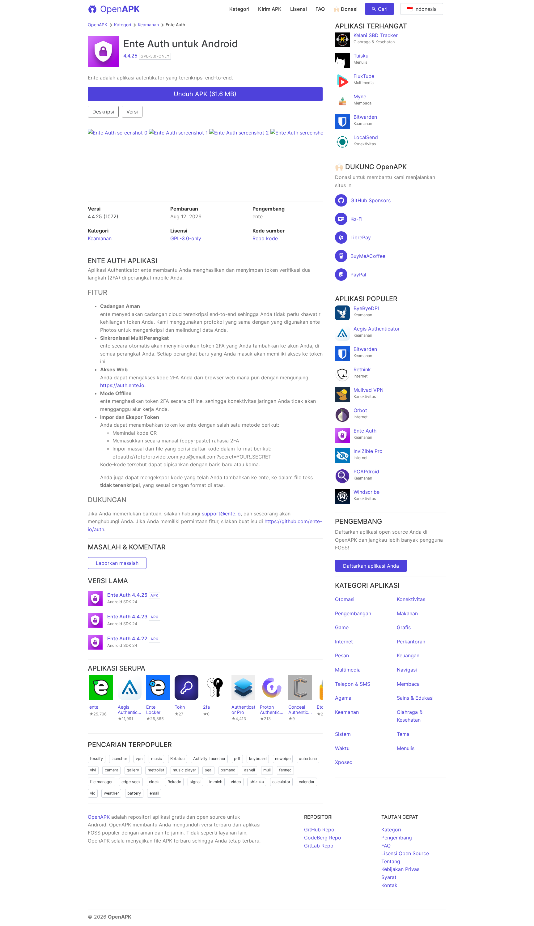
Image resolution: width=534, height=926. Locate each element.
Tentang (390, 861)
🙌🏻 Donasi (345, 9)
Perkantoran (411, 641)
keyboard (258, 758)
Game (342, 627)
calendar (307, 781)
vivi (93, 770)
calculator (281, 781)
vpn (139, 758)
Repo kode (265, 238)
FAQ (320, 9)
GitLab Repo (318, 846)
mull (267, 770)
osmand (228, 770)
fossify (96, 758)
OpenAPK (97, 24)
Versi (132, 112)
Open (120, 9)
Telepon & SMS (352, 684)
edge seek (131, 781)
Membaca (408, 684)
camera (111, 770)
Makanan (407, 613)
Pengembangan (353, 613)
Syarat (388, 877)
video (236, 781)
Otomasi (344, 599)
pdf (237, 758)
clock (154, 781)
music (156, 758)
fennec (285, 770)
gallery (133, 770)
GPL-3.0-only (185, 238)
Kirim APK (270, 9)
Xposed (344, 762)
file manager (101, 781)
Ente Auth (146, 44)
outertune (308, 758)
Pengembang (396, 837)
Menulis (405, 748)
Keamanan (148, 24)
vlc (92, 793)
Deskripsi (103, 112)
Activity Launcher (209, 758)
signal (195, 781)
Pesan (342, 655)
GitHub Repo (319, 829)
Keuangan (408, 655)
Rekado (174, 781)
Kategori (239, 9)
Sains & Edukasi (415, 698)
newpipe (282, 758)
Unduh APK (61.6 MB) (205, 94)
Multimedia (348, 670)
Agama (343, 698)
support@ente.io (221, 513)
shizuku (257, 781)
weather (111, 793)
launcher (119, 758)
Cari (383, 9)
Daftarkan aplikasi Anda (371, 566)
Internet (344, 641)
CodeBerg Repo (322, 837)
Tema (403, 734)
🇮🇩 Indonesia (422, 9)
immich (215, 781)
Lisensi (298, 9)
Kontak (389, 885)
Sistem (343, 734)
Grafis (404, 627)
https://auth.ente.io (122, 385)
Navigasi (407, 670)
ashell (249, 770)
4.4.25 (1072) (103, 216)
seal (208, 770)
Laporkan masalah (117, 563)
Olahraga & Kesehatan (409, 716)
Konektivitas (411, 599)
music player (184, 770)
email (154, 793)
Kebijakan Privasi (401, 869)
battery (134, 793)
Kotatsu (177, 758)
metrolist (156, 770)
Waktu (342, 748)
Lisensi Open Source (405, 853)
